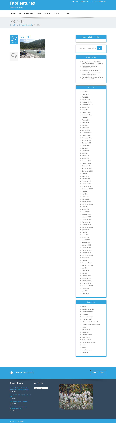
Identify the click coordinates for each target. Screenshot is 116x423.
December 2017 (87, 181)
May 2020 (85, 153)
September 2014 (87, 255)
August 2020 (86, 150)
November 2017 (87, 184)
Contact (57, 13)
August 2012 (86, 288)
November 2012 (87, 281)
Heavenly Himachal (25, 25)
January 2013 (86, 275)
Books (84, 306)
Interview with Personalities (91, 322)
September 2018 (87, 171)
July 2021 (85, 148)
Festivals (85, 314)
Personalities (86, 329)
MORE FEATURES (98, 373)
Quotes (67, 13)
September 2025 (87, 105)
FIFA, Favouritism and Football (91, 70)
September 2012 (87, 286)
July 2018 (85, 173)
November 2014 (87, 250)
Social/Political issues (89, 342)
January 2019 (86, 163)
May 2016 (85, 207)
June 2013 (85, 270)
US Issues (85, 352)
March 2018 (86, 179)
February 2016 (86, 214)
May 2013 (85, 273)
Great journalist (87, 319)
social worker (86, 340)
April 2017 (85, 196)
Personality (85, 332)
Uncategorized (86, 350)
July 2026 (85, 92)
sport (83, 345)
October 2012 (86, 283)
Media (84, 327)
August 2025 (86, 107)
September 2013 (87, 265)
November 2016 (87, 201)
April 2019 (85, 158)
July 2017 (85, 191)
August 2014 (86, 258)
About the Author (43, 13)
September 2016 (87, 204)
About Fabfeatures (26, 13)
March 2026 (86, 99)
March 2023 (86, 130)
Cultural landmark (87, 312)
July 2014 (85, 260)
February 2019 (86, 161)
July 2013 (85, 268)
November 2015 (87, 222)
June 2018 (85, 176)
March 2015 (86, 240)
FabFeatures (22, 3)
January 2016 (86, 217)
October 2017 (86, 186)
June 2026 (85, 94)
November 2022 (87, 140)
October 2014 (86, 253)
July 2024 (85, 117)
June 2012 (85, 293)
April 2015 (85, 237)
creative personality (88, 309)
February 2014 (86, 263)
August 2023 (86, 120)
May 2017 (85, 194)
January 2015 (86, 245)
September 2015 (87, 227)
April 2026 (85, 97)
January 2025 (86, 112)
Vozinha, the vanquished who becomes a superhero (91, 73)
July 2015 (85, 232)
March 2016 (86, 212)
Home (13, 13)
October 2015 (86, 224)
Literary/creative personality (91, 324)
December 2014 (87, 247)
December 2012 (87, 278)
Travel (16, 25)
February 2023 (86, 133)
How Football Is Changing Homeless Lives (90, 67)
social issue (86, 337)
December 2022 (87, 138)
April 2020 (85, 156)
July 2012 (85, 291)
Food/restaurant (87, 317)
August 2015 (86, 230)
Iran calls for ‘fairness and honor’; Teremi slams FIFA (92, 78)
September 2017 (87, 189)
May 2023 (85, 125)
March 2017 (86, 199)
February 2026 (86, 102)
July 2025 (85, 110)
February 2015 (86, 242)
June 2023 (85, 122)
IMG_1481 (25, 36)
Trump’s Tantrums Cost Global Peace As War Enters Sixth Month (92, 62)
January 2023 (86, 135)
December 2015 (87, 219)
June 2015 (85, 235)
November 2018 (87, 168)
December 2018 (87, 166)
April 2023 (85, 127)
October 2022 (86, 143)
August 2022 (86, 145)
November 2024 (87, 115)
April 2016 (85, 209)
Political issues (87, 334)
